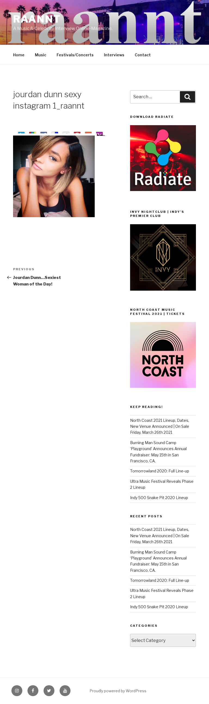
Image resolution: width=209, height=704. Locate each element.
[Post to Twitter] (21, 133)
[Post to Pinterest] (77, 133)
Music (40, 55)
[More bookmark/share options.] (88, 133)
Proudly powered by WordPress (118, 690)
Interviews (114, 55)
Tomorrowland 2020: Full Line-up (159, 471)
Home (18, 55)
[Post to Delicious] (54, 133)
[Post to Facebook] (43, 133)
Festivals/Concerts (75, 55)
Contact (143, 55)
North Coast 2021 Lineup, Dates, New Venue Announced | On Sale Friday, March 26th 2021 (159, 426)
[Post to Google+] (32, 133)
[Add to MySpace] (66, 133)
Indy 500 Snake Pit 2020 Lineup (159, 497)
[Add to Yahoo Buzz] (99, 133)
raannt (37, 19)
